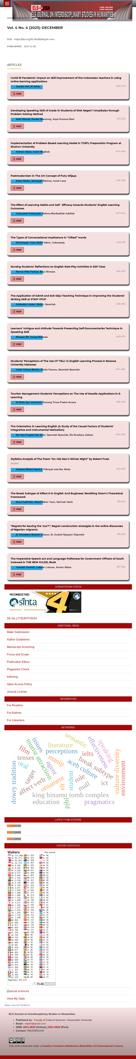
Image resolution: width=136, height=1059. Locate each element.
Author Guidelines (18, 639)
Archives (23, 17)
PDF (18, 93)
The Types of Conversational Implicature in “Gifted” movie (48, 237)
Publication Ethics (18, 661)
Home (11, 17)
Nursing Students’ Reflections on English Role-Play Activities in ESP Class (58, 266)
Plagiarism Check (18, 669)
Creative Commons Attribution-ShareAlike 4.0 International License (82, 1045)
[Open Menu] (7, 3)
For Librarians (15, 720)
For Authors (14, 712)
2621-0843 (54, 1027)
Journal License (17, 691)
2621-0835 (29, 1027)
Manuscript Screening (20, 646)
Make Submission (18, 632)
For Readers (15, 705)
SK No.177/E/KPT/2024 (22, 618)
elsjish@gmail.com (35, 1023)
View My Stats (16, 998)
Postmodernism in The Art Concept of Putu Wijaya (43, 175)
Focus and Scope (18, 654)
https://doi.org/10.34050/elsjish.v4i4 (34, 39)
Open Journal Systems (17, 1005)
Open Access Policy (19, 684)
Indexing (12, 676)
